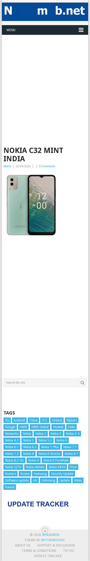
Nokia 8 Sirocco (49, 453)
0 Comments (47, 166)
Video (78, 480)
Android (19, 420)
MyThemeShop (52, 540)
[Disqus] (44, 311)
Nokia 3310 (13, 467)
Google (10, 427)
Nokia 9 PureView (55, 460)
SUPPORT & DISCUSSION (56, 545)
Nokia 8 (28, 453)
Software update (17, 480)
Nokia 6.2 (30, 447)
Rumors (10, 474)
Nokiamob (50, 535)
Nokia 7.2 (12, 453)
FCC (45, 420)
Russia (24, 474)
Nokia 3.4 (72, 433)
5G (7, 420)
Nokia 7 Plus (50, 447)
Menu (10, 30)
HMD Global (40, 427)
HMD (23, 427)
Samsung (40, 474)
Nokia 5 (28, 440)
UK (35, 480)
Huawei (58, 427)
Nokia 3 (56, 433)
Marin (7, 166)
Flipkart (71, 420)
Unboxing (48, 480)
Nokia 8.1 (71, 453)
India (71, 427)
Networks (11, 433)
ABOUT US (22, 545)
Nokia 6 (61, 440)
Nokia (27, 433)
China (33, 420)
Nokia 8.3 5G (14, 460)
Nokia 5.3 (45, 440)
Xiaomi (9, 487)
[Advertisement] (45, 80)
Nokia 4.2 (12, 440)
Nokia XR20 (57, 467)
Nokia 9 (33, 460)
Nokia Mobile (35, 467)
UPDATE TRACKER (48, 556)
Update (65, 480)
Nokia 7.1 (70, 447)
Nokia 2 (40, 433)
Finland (57, 420)
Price (73, 467)
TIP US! (68, 550)
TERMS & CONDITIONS (39, 550)
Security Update (62, 474)
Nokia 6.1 (12, 447)
